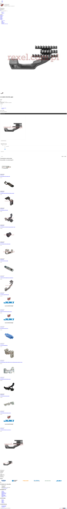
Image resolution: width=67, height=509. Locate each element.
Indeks (1, 110)
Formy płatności (3, 495)
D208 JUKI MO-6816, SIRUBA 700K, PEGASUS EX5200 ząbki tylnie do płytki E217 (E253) (11, 362)
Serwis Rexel (3, 492)
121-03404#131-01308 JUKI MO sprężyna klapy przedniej (7, 193)
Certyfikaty (3, 491)
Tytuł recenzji (7, 146)
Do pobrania (3, 502)
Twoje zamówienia (4, 506)
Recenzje (3, 108)
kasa (2, 12)
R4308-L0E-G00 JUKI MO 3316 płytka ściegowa (6, 311)
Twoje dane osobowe (4, 505)
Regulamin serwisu (4, 493)
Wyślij (62, 156)
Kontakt (2, 496)
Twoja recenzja (2, 151)
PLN (2, 1)
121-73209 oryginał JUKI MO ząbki (4, 294)
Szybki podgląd (2, 225)
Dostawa (3, 494)
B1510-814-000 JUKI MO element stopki (5, 176)
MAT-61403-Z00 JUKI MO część (4, 328)
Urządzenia (3, 500)
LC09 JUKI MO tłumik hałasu (4, 345)
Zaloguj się (3, 13)
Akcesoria (3, 501)
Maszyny (3, 499)
